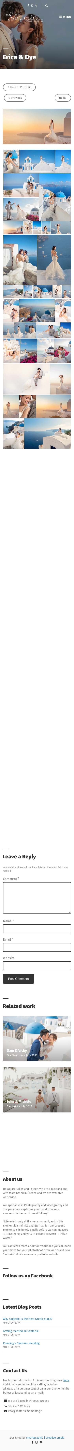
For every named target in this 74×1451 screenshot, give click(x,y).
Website (9, 958)
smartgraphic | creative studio (45, 1437)
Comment (11, 879)
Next (62, 98)
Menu (66, 17)
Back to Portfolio (20, 87)
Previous (16, 98)
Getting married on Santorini (20, 1331)
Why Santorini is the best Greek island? (27, 1319)
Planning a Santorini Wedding (21, 1343)
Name (8, 921)
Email (8, 939)
